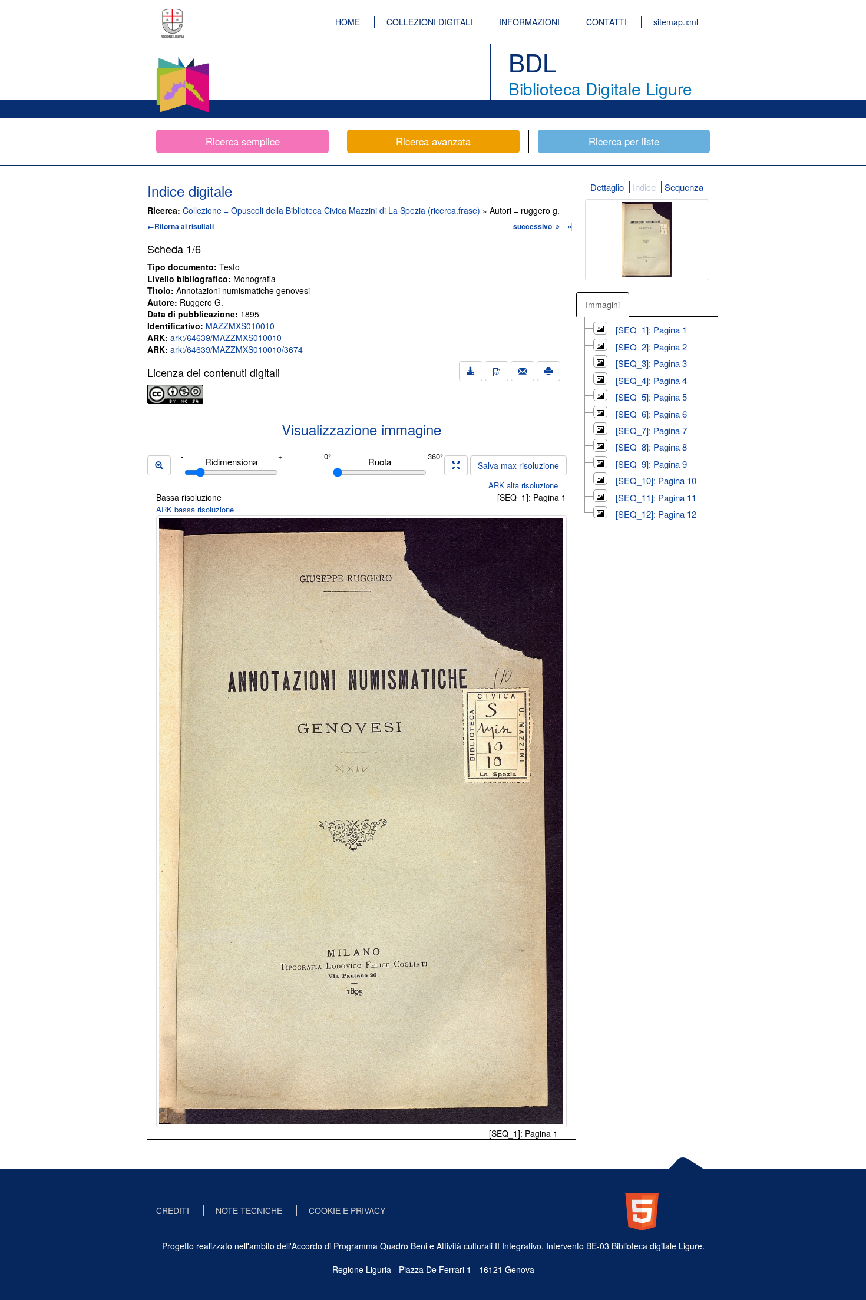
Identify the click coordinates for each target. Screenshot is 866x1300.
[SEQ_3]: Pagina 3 (651, 363)
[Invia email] (522, 371)
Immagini (603, 304)
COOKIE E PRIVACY (347, 1210)
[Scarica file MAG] (496, 371)
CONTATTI (606, 22)
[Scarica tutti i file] (470, 371)
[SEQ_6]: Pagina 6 (651, 414)
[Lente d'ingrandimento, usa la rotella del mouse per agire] (159, 465)
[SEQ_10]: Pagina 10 (656, 480)
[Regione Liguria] (172, 14)
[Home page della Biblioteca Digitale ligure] (182, 59)
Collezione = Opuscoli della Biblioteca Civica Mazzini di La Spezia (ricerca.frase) (332, 210)
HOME (347, 22)
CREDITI (172, 1210)
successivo (533, 226)
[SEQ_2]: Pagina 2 (651, 346)
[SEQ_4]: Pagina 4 (651, 380)
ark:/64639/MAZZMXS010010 (226, 337)
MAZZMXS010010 (240, 326)
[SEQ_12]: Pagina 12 (656, 514)
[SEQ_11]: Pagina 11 (656, 497)
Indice (644, 187)
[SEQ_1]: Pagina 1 (651, 329)
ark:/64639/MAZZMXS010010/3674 (236, 349)
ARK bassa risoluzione (195, 509)
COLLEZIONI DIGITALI (429, 22)
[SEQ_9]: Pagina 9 (651, 464)
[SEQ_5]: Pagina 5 (651, 397)
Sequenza (684, 187)
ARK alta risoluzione (523, 485)
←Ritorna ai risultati (180, 226)
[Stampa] (548, 371)
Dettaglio (607, 187)
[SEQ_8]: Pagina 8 (651, 447)
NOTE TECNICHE (249, 1210)
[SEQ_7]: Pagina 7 (651, 430)
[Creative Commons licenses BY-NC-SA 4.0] (175, 393)
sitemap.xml (675, 22)
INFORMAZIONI (529, 22)
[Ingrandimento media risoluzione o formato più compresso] (456, 465)
